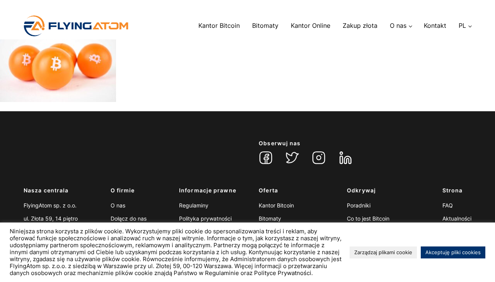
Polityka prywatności (205, 218)
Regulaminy (193, 205)
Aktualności (456, 218)
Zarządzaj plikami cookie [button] (383, 252)
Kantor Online (310, 25)
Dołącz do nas (129, 218)
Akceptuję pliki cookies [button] (453, 252)
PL (462, 25)
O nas (398, 25)
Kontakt (435, 25)
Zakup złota (360, 25)
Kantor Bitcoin (219, 25)
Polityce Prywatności (282, 273)
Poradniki (358, 205)
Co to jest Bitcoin (368, 218)
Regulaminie (222, 273)
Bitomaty (265, 25)
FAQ (447, 205)
